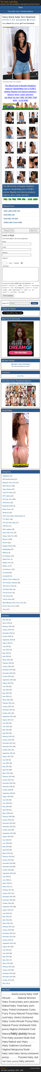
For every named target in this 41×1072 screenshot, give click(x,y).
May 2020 (6, 806)
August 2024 (6, 643)
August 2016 (6, 910)
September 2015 (8, 943)
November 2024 (7, 633)
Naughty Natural (8, 546)
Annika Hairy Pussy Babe (13, 222)
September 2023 (8, 680)
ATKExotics (6, 502)
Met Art (5, 542)
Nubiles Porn (7, 563)
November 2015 (7, 936)
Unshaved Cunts (26, 1009)
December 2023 (7, 670)
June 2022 (6, 726)
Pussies (22, 1057)
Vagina (13, 1029)
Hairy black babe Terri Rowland (18, 17)
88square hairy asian (9, 482)
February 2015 (7, 967)
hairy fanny (20, 1053)
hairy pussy (19, 1033)
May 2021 (6, 766)
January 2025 (7, 630)
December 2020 (7, 783)
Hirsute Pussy (24, 1021)
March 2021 (6, 773)
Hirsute (6, 998)
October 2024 (7, 636)
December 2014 (7, 973)
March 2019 (6, 853)
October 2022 (7, 713)
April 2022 (6, 733)
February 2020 (7, 816)
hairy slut (33, 1057)
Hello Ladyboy (7, 529)
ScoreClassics (7, 569)
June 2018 (6, 880)
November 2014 (7, 976)
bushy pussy (19, 994)
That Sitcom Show (8, 586)
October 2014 (7, 980)
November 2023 (7, 673)
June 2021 (6, 763)
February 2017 (7, 890)
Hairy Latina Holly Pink (12, 211)
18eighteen (6, 476)
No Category (6, 556)
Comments (32, 20)
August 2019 (6, 836)
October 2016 (7, 903)
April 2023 (6, 696)
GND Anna (6, 526)
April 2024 (6, 656)
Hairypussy (16, 1049)
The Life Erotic (7, 592)
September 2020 (8, 793)
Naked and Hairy (18, 1041)
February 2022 (7, 736)
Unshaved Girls (27, 1025)
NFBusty (5, 552)
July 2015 (6, 950)
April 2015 (6, 960)
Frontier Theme (35, 1068)
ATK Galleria (6, 496)
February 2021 (7, 776)
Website (4, 253)
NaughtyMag (22, 20)
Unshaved (27, 1017)
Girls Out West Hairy (9, 522)
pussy (5, 1029)
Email (4, 247)
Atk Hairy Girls (7, 499)
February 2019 (7, 856)
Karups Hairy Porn (8, 536)
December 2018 (7, 863)
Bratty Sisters (7, 509)
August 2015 (6, 947)
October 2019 (7, 830)
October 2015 (7, 940)
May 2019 (6, 846)
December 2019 (7, 823)
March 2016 (6, 923)
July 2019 (6, 840)
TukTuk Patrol (7, 599)
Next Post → (35, 230)
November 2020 (7, 786)
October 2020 (7, 790)
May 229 (5, 983)
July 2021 (6, 760)
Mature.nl (5, 539)
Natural (6, 1033)
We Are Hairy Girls (8, 606)
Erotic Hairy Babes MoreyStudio (13, 516)
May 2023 (6, 693)
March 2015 (6, 963)
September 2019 (8, 833)
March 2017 (6, 886)
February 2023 (7, 703)
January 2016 (7, 930)
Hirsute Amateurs (6, 994)
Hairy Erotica (9, 1001)
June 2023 (6, 690)
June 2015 (6, 953)
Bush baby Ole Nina (11, 218)
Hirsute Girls (14, 998)
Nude (27, 1049)
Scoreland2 (6, 576)
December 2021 (7, 743)
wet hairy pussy (10, 1061)
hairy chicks (14, 1017)
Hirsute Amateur (13, 1057)
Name (4, 241)
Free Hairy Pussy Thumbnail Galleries (20, 11)
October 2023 (7, 676)
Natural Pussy (25, 1013)
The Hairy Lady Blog (8, 1)
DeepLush (6, 512)
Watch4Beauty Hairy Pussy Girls (13, 603)
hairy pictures (26, 1061)
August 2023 (6, 683)
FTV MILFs (6, 519)
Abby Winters (7, 486)
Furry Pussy (9, 1013)
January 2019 (7, 860)
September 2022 (8, 716)
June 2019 (6, 843)
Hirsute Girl (31, 1042)
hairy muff (32, 994)
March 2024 (6, 660)
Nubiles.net (6, 566)
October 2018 (7, 870)
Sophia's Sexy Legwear (10, 579)
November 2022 (7, 710)
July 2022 (6, 723)
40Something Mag (8, 479)
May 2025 (6, 620)
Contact (3, 1068)
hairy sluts (8, 1053)
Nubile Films (6, 559)
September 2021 (8, 753)
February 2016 (7, 927)
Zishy (4, 609)
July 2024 (6, 646)
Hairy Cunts (9, 1021)
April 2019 (6, 850)
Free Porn (20, 376)
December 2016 (7, 896)
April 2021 (6, 770)
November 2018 (7, 866)
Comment (5, 266)
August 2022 (6, 720)
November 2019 (7, 826)
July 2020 (6, 800)
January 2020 (7, 820)
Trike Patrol (6, 596)
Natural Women (27, 998)
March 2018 (6, 883)
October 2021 (7, 750)
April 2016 (6, 920)
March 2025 (6, 623)
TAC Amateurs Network (10, 583)
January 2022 (7, 740)
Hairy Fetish (9, 1009)
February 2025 (7, 626)
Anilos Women (7, 489)
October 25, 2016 (9, 20)
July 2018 (6, 876)
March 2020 (6, 813)
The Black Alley (7, 589)
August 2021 (6, 756)
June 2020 (6, 803)
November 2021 (7, 746)
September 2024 (8, 640)
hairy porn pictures (28, 1001)
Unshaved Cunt (26, 1029)
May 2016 (6, 916)
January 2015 (7, 970)
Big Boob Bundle (8, 506)
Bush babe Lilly (9, 214)
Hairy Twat (16, 1005)
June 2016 (6, 913)
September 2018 (8, 873)
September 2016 (8, 906)
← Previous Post (7, 230)
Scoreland (6, 572)
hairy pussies (15, 1037)
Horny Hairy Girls (8, 532)
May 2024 (6, 653)
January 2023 (7, 706)
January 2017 (7, 893)
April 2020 (6, 810)
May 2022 (6, 730)
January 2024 (7, 666)
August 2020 (6, 796)
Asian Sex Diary (8, 492)
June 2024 (6, 650)
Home (20, 7)
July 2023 (6, 686)
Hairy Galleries (10, 1045)
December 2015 (7, 933)
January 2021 (7, 780)
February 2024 (7, 663)
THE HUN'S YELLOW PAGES (20, 364)
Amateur (32, 1050)
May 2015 (6, 956)
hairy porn (28, 1005)
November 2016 (7, 900)
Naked (6, 1005)
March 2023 (6, 700)
